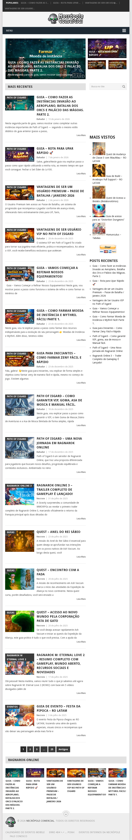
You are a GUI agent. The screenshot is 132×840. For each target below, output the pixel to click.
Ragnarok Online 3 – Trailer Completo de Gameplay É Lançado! (55, 489)
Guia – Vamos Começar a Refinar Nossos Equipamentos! (57, 272)
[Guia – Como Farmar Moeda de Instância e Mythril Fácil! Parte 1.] (117, 772)
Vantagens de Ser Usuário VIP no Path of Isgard (59, 232)
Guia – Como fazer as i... (34, 3)
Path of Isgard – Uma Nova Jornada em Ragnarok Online (59, 443)
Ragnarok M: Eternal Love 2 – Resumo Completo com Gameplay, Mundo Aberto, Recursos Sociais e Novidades (61, 663)
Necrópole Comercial (40, 820)
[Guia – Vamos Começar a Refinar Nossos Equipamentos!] (97, 772)
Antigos (63, 749)
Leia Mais (81, 135)
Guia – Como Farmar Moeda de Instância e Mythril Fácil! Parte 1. (60, 315)
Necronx (41, 498)
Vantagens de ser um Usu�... (101, 3)
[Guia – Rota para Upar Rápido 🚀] (35, 772)
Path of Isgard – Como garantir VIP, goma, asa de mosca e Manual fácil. (59, 400)
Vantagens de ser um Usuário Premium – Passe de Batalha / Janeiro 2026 (60, 191)
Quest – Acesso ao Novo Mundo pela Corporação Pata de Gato (58, 616)
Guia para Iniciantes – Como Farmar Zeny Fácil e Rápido (59, 357)
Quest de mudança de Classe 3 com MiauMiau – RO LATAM (109, 157)
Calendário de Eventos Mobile (25, 832)
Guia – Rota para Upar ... (66, 3)
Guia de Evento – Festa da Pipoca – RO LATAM (58, 708)
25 (52, 749)
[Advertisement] (108, 112)
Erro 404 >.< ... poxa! (61, 832)
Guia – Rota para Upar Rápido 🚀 (55, 151)
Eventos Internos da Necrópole (99, 832)
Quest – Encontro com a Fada (58, 572)
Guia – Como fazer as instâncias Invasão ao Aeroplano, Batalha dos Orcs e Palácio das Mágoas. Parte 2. (60, 105)
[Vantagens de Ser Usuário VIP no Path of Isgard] (76, 772)
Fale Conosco (18, 836)
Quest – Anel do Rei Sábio (58, 532)
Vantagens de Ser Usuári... (20, 8)
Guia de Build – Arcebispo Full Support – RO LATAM (107, 179)
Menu (9, 30)
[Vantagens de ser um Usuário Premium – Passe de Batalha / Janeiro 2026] (56, 772)
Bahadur (41, 119)
